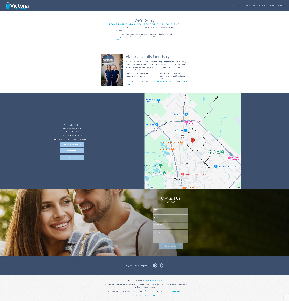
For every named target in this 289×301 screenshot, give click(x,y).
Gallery (237, 5)
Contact (271, 5)
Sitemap (136, 295)
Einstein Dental (175, 291)
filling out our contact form (162, 81)
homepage (120, 39)
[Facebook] (160, 265)
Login (154, 295)
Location (261, 5)
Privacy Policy (145, 295)
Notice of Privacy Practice (153, 280)
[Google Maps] (154, 265)
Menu (280, 5)
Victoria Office (72, 125)
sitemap (136, 37)
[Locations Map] (192, 141)
